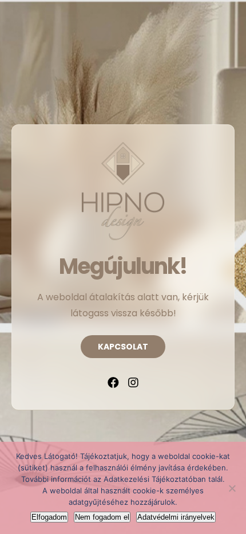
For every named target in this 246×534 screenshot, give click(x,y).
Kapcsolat (123, 346)
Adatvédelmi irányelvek (176, 517)
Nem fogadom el (102, 517)
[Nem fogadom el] (231, 488)
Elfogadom (49, 517)
